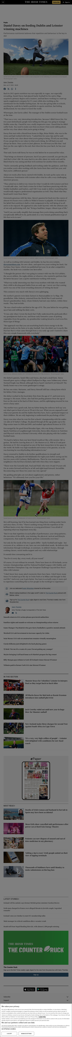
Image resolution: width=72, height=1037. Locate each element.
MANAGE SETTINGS (26, 1033)
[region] (36, 1020)
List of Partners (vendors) (9, 1029)
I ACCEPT (9, 1033)
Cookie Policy (42, 1017)
